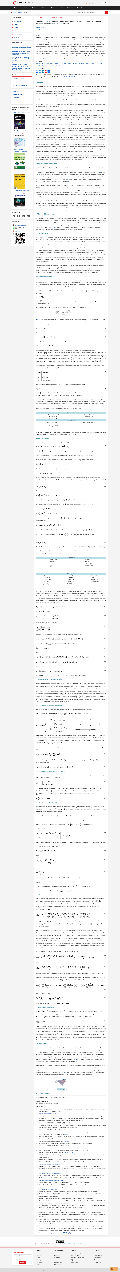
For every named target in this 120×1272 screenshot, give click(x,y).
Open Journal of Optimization (21, 190)
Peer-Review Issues (59, 1260)
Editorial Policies (58, 1255)
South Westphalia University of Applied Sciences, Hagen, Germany (53, 29)
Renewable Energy (47, 65)
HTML (58, 32)
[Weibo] (28, 216)
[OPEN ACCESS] (88, 2)
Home (16, 8)
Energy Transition (56, 65)
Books (44, 8)
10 (67, 210)
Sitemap (39, 1260)
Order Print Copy (17, 94)
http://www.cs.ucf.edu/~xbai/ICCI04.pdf (49, 1189)
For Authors (57, 1257)
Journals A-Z (40, 1253)
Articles (25, 8)
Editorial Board (18, 30)
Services (70, 8)
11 (36, 1166)
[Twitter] (14, 216)
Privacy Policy (97, 1262)
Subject (39, 1255)
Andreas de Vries (40, 27)
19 (36, 1212)
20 (36, 1219)
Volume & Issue (75, 1262)
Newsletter (16, 91)
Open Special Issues (18, 78)
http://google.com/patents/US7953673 (49, 1113)
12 (70, 210)
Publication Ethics (98, 1255)
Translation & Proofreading (77, 1257)
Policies (97, 1250)
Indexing (16, 37)
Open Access (97, 1253)
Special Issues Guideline (20, 85)
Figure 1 (75, 287)
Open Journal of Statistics (20, 130)
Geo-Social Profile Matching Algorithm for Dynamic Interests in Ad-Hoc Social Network (21, 47)
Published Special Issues (20, 82)
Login (104, 3)
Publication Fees (18, 34)
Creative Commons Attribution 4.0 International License (72, 1243)
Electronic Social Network (78, 63)
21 (61, 406)
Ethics (55, 1253)
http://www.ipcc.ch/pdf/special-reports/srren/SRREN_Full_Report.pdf (56, 1233)
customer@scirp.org (20, 225)
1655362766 (18, 231)
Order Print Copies (75, 1255)
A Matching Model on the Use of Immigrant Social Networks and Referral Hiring (21, 53)
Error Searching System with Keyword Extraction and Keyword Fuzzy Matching (21, 68)
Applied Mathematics (41, 17)
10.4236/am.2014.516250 (45, 32)
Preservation (97, 1257)
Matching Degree (66, 63)
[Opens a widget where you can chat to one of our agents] (113, 1269)
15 (89, 399)
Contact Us (16, 97)
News (52, 8)
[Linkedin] (23, 216)
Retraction (96, 1260)
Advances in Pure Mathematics (22, 112)
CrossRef (67, 1122)
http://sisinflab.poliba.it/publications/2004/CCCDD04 (52, 1180)
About (61, 8)
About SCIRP (58, 1250)
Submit (79, 8)
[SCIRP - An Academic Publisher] (22, 2)
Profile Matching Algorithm (42, 63)
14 (54, 227)
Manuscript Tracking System (78, 1253)
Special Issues (57, 1264)
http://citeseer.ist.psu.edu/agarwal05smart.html (51, 1164)
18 (36, 1205)
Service (73, 1250)
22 (65, 1072)
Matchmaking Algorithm (56, 63)
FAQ (14, 100)
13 (42, 222)
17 (58, 406)
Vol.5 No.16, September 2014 (55, 17)
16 (91, 399)
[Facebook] (18, 216)
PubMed (70, 1152)
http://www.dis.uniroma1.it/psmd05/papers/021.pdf (52, 1173)
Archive (16, 27)
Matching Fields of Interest (92, 63)
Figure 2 (77, 1059)
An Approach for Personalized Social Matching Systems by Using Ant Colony (22, 58)
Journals (35, 8)
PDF (54, 32)
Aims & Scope (17, 21)
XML (62, 32)
